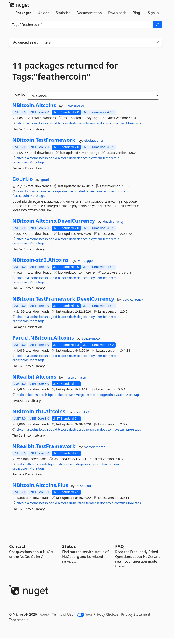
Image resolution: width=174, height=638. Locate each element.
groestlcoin (20, 162)
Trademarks (18, 619)
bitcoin (21, 123)
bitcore (63, 123)
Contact (17, 546)
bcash (43, 123)
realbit (21, 394)
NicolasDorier (74, 106)
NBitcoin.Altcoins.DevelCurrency (53, 220)
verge (81, 123)
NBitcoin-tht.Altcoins (38, 411)
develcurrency (113, 221)
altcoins (32, 123)
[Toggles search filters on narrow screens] (157, 42)
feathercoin (111, 158)
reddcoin (109, 191)
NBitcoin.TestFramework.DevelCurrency (63, 298)
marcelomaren (75, 377)
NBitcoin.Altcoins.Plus (40, 485)
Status (69, 546)
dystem (119, 123)
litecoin (73, 191)
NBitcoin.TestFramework (43, 139)
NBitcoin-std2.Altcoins (40, 259)
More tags (133, 123)
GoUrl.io (22, 179)
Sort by (18, 95)
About (44, 614)
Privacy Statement (135, 614)
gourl (45, 179)
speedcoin (94, 191)
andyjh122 (81, 412)
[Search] (157, 24)
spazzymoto (91, 338)
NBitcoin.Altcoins (34, 105)
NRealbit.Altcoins (34, 376)
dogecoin (107, 123)
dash (72, 123)
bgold (53, 123)
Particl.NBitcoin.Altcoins (43, 337)
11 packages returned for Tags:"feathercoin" (65, 71)
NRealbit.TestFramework (44, 446)
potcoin (122, 191)
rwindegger (85, 260)
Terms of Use (62, 614)
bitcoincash (44, 191)
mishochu (83, 486)
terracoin (92, 123)
